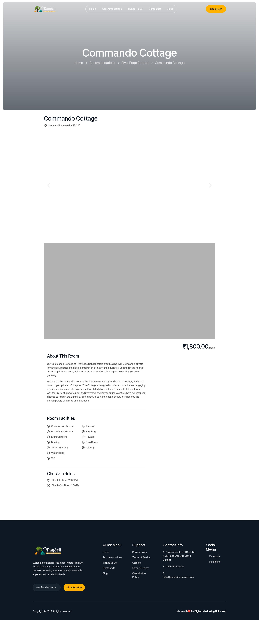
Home (92, 8)
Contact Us (155, 8)
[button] (49, 185)
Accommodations (112, 8)
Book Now (216, 8)
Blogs (170, 8)
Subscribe (76, 587)
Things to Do (135, 8)
